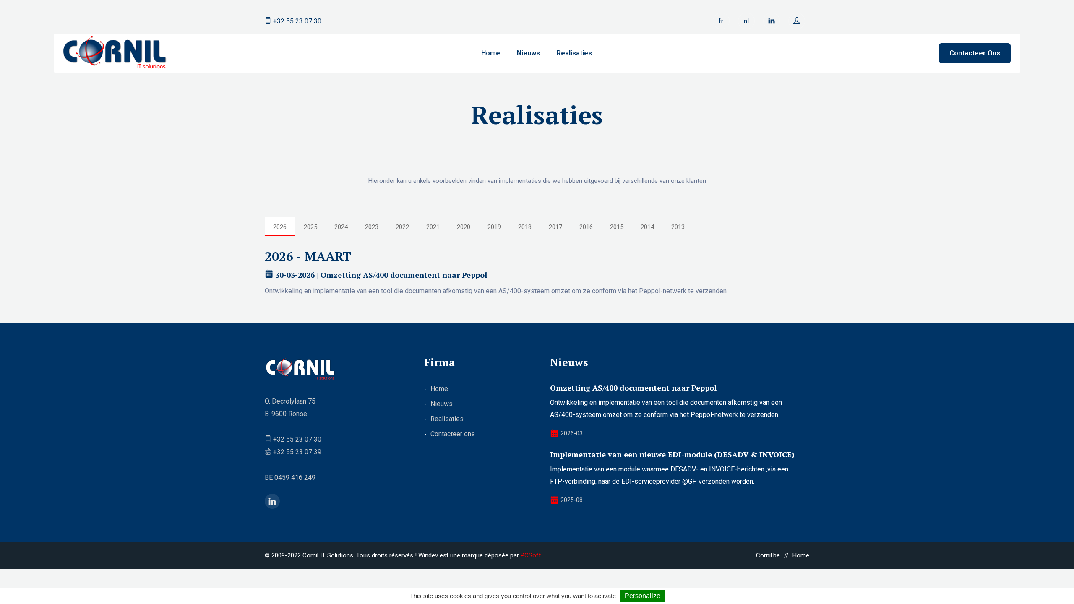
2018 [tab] (525, 227)
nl (746, 21)
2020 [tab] (463, 227)
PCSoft (531, 555)
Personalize (642, 595)
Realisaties (574, 53)
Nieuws (528, 53)
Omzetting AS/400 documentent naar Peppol (633, 388)
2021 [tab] (433, 227)
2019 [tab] (494, 227)
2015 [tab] (616, 227)
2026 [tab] (280, 227)
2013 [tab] (678, 227)
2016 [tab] (586, 227)
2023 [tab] (371, 227)
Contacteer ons (974, 53)
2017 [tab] (555, 227)
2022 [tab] (402, 227)
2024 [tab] (341, 227)
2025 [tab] (310, 227)
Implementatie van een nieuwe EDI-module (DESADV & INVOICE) (672, 454)
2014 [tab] (647, 227)
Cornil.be (768, 555)
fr (721, 21)
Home (490, 53)
